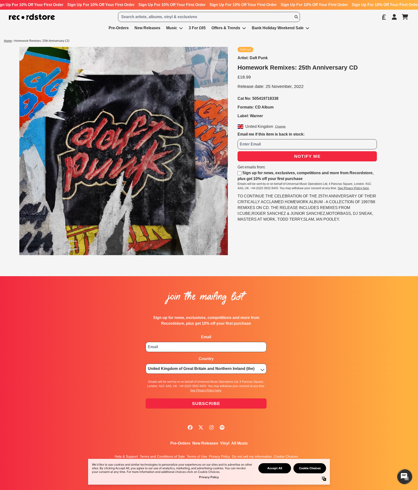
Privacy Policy (219, 456)
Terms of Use (197, 456)
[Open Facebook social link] (190, 427)
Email (206, 337)
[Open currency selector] (383, 17)
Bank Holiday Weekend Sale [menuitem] (278, 28)
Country (206, 359)
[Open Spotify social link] (222, 427)
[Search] (296, 17)
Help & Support (126, 456)
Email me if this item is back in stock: (271, 134)
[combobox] (209, 17)
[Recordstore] (32, 17)
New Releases (205, 443)
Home (8, 41)
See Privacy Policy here (353, 188)
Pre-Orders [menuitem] (119, 28)
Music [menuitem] (171, 28)
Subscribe (206, 403)
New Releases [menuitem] (147, 28)
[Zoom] (123, 151)
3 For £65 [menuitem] (197, 28)
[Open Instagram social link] (211, 427)
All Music (239, 443)
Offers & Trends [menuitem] (225, 28)
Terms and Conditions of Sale (162, 456)
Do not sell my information (252, 456)
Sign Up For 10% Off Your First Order (100, 5)
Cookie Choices (286, 456)
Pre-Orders (180, 443)
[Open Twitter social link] (200, 427)
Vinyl (224, 443)
